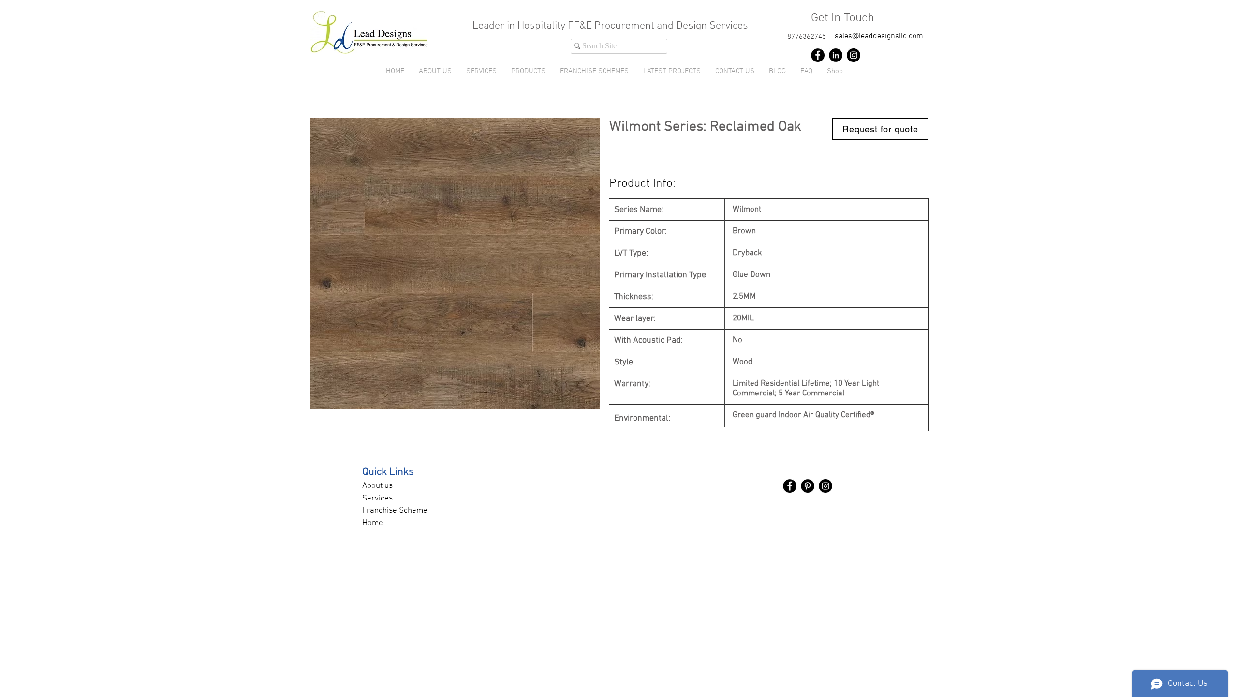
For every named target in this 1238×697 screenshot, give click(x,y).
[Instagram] (853, 55)
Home (372, 523)
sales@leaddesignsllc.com (879, 36)
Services (377, 498)
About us (377, 486)
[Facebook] (818, 55)
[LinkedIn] (835, 55)
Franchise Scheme (394, 510)
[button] (528, 71)
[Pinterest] (807, 486)
